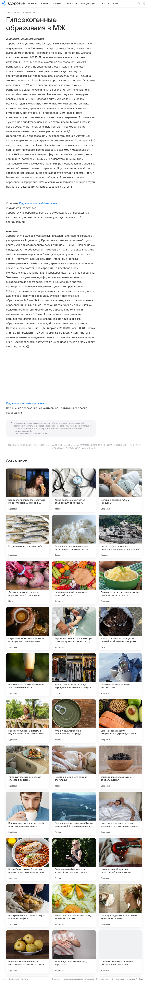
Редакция (56, 979)
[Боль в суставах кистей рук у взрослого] (74, 951)
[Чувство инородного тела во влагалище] (74, 767)
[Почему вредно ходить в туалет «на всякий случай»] (120, 905)
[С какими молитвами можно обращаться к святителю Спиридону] (120, 951)
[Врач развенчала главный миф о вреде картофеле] (27, 905)
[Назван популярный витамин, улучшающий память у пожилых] (27, 721)
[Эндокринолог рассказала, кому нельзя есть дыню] (74, 905)
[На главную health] (15, 3)
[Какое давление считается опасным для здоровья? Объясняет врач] (74, 490)
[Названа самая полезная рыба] (27, 536)
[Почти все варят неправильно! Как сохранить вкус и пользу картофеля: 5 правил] (120, 582)
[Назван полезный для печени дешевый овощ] (74, 582)
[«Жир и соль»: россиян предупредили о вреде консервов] (74, 721)
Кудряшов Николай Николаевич (39, 203)
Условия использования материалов (78, 979)
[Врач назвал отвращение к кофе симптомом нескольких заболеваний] (27, 813)
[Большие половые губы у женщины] (120, 490)
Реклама (24, 979)
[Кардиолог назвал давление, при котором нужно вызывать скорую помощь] (74, 628)
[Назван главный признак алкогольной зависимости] (120, 859)
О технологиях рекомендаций (124, 979)
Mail (4, 979)
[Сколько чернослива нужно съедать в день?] (120, 767)
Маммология (29, 12)
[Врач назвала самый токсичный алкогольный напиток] (27, 674)
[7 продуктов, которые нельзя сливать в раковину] (27, 767)
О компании (14, 979)
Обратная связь (103, 979)
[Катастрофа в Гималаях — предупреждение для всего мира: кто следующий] (120, 536)
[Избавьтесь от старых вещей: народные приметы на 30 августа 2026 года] (74, 674)
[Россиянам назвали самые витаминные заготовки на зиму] (27, 951)
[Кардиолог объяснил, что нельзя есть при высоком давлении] (27, 628)
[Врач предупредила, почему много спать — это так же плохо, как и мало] (120, 813)
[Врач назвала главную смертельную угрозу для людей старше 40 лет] (120, 721)
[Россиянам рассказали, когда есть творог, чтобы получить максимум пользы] (74, 536)
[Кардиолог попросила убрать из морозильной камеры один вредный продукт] (27, 490)
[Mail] (4, 3)
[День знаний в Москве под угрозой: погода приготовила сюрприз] (74, 859)
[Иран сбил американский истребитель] (120, 674)
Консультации (12, 12)
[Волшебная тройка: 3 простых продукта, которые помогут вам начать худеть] (27, 859)
